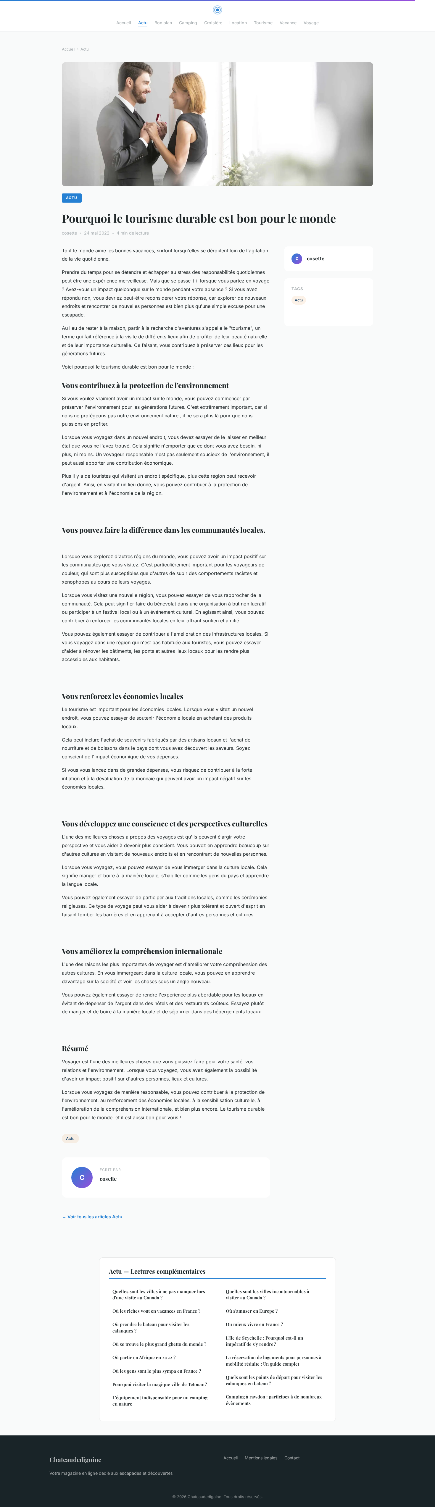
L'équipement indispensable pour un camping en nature (159, 1401)
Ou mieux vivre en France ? (254, 1324)
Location (238, 22)
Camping (188, 22)
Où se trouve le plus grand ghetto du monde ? (159, 1344)
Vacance (288, 22)
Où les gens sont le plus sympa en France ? (156, 1371)
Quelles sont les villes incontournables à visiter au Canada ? (267, 1294)
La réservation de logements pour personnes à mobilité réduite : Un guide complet (273, 1360)
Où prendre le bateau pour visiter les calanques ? (150, 1327)
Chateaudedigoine (75, 1459)
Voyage (311, 22)
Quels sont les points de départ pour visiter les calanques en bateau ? (274, 1380)
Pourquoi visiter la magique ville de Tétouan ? (159, 1384)
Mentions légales (261, 1457)
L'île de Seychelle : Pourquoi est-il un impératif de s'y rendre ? (264, 1341)
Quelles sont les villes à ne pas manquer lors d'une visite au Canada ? (158, 1294)
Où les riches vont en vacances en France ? (156, 1311)
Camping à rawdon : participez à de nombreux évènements (274, 1400)
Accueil (123, 22)
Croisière (213, 22)
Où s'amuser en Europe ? (252, 1311)
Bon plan (163, 22)
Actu (142, 22)
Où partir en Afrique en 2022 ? (143, 1357)
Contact (292, 1457)
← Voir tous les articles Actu (92, 1217)
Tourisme (263, 22)
